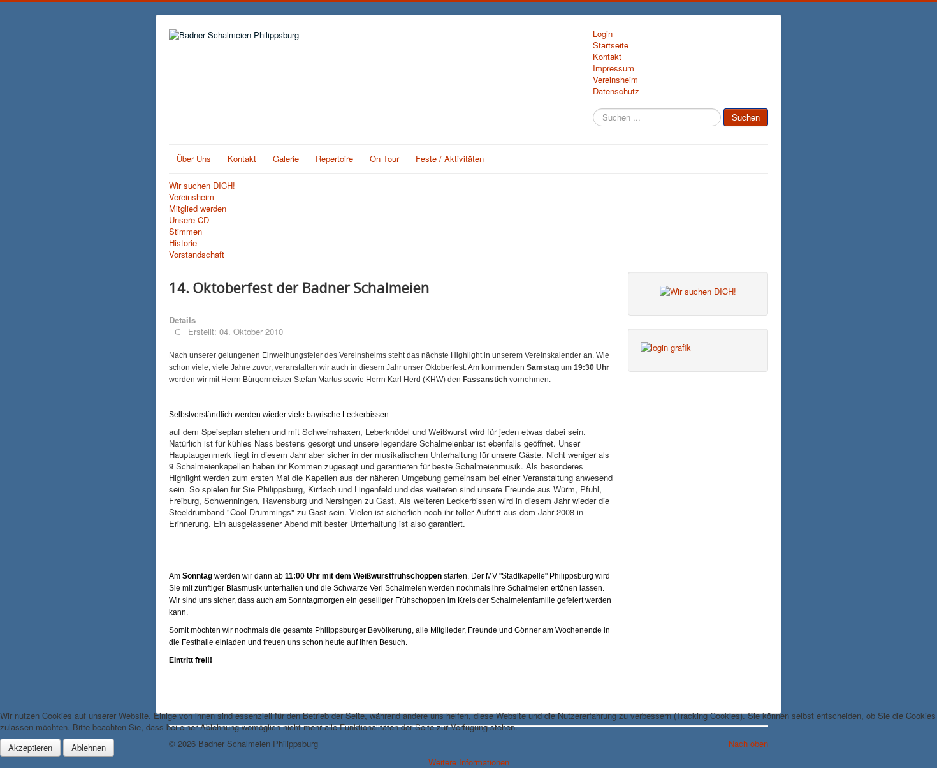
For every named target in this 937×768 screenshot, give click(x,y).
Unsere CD (189, 220)
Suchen (746, 117)
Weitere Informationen (468, 762)
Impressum (613, 68)
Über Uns (194, 158)
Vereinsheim (615, 79)
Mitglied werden (197, 208)
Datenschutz (616, 91)
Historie (183, 243)
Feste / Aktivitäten (450, 158)
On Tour (384, 158)
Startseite (610, 45)
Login (603, 34)
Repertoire (334, 158)
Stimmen (185, 231)
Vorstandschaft (196, 254)
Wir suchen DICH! (202, 185)
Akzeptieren (30, 747)
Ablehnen (88, 747)
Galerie (286, 158)
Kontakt (607, 57)
